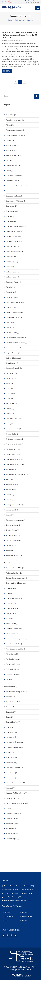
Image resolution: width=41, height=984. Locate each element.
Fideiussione (10, 292)
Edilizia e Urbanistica (13, 747)
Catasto (8, 171)
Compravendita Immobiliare (15, 186)
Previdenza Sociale (12, 419)
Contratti (9, 216)
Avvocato (9, 707)
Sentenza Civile (11, 484)
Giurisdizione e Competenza (15, 302)
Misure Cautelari (11, 654)
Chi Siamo (6, 912)
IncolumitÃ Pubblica (13, 629)
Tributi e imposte (11, 535)
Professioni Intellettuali (13, 444)
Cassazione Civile (11, 165)
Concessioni (10, 712)
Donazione (9, 267)
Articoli (5, 920)
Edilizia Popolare (12, 272)
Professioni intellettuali (13, 439)
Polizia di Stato (11, 818)
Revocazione (10, 469)
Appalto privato (11, 145)
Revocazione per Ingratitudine (15, 474)
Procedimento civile (12, 429)
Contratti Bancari (11, 221)
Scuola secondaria (12, 833)
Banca (8, 160)
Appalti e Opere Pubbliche (14, 702)
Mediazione (10, 378)
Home (10, 20)
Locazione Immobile (12, 368)
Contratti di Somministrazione (16, 226)
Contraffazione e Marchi (14, 598)
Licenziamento (10, 363)
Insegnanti (9, 788)
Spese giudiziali (11, 510)
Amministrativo (8, 40)
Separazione (10, 490)
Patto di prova (10, 403)
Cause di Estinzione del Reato (15, 578)
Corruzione (10, 603)
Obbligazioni (10, 398)
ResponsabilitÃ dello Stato (15, 464)
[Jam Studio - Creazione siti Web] (20, 975)
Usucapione (9, 545)
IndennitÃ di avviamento (14, 312)
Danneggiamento (11, 608)
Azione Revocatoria (12, 155)
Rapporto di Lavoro (12, 454)
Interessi (8, 327)
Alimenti (9, 125)
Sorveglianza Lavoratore (14, 505)
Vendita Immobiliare (12, 555)
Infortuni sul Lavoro (12, 317)
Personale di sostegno (13, 813)
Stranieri (9, 515)
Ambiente (30, 20)
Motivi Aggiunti (11, 798)
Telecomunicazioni (12, 525)
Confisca (9, 593)
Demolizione (10, 732)
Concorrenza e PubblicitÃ (14, 201)
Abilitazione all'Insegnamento (15, 692)
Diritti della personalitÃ (14, 252)
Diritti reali (9, 257)
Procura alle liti (11, 434)
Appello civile (10, 150)
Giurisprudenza (19, 20)
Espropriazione (11, 763)
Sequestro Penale (11, 674)
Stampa (8, 679)
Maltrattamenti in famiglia (14, 649)
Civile (6, 110)
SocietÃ (9, 500)
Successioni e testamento (14, 520)
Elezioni (9, 752)
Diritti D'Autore (11, 246)
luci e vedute (10, 373)
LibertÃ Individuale (13, 644)
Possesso (9, 409)
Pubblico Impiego (12, 823)
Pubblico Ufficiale (12, 659)
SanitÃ (8, 479)
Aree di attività (8, 916)
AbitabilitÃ (10, 115)
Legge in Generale (12, 353)
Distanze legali (11, 262)
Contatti (24, 920)
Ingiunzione (10, 322)
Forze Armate (10, 773)
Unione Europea (11, 839)
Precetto (8, 414)
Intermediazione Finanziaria (15, 338)
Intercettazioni (10, 634)
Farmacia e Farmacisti (13, 768)
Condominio (10, 206)
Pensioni (9, 808)
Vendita (8, 550)
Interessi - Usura (11, 333)
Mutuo (8, 383)
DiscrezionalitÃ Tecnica (14, 742)
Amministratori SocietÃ (14, 130)
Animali (8, 140)
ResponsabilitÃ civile (13, 459)
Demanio (9, 727)
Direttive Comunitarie (13, 241)
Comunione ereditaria (13, 196)
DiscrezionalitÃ (11, 737)
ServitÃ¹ (9, 495)
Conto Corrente (11, 211)
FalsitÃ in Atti (11, 624)
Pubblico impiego (11, 449)
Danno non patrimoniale (14, 231)
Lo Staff (25, 912)
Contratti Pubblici (12, 722)
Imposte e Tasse (11, 307)
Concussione (10, 588)
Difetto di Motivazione (13, 236)
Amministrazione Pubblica (14, 135)
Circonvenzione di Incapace (15, 583)
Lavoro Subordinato (12, 348)
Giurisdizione (10, 778)
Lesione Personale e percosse (15, 639)
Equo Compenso (11, 757)
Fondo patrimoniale (12, 297)
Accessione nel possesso (13, 120)
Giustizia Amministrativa (14, 783)
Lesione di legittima (12, 358)
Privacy (8, 424)
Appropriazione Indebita (14, 568)
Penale (6, 563)
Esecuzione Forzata (12, 282)
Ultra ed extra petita (12, 540)
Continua (6, 71)
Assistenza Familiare (12, 573)
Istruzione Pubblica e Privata (15, 343)
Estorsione (9, 618)
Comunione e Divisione (13, 191)
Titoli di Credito (11, 530)
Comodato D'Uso (11, 181)
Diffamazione (10, 613)
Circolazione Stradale (13, 176)
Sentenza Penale (11, 669)
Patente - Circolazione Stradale (16, 803)
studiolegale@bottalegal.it (33, 0)
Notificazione (10, 393)
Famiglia (9, 287)
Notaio (8, 388)
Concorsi (9, 717)
